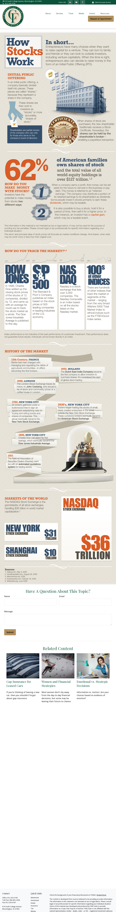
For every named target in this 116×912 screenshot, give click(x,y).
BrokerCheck (101, 895)
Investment (35, 900)
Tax (32, 908)
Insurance (34, 906)
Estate (33, 903)
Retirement (35, 898)
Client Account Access (103, 2)
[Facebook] (82, 2)
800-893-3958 (15, 900)
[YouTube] (76, 2)
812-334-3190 (10, 3)
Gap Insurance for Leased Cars (18, 684)
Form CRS (62, 2)
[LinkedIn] (70, 2)
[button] (48, 13)
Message (8, 611)
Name (7, 596)
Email (61, 596)
